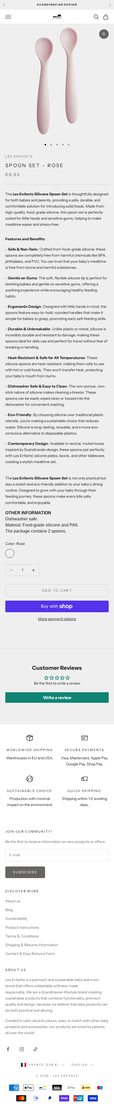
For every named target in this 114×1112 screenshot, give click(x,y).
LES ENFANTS (19, 156)
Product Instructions (22, 927)
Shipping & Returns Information (31, 945)
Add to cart (57, 590)
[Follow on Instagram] (21, 1049)
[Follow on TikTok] (35, 1049)
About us (12, 901)
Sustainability (16, 918)
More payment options (57, 618)
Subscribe (25, 872)
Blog (9, 909)
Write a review (57, 697)
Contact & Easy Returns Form (30, 953)
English (80, 1065)
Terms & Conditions (22, 936)
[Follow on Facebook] (8, 1049)
